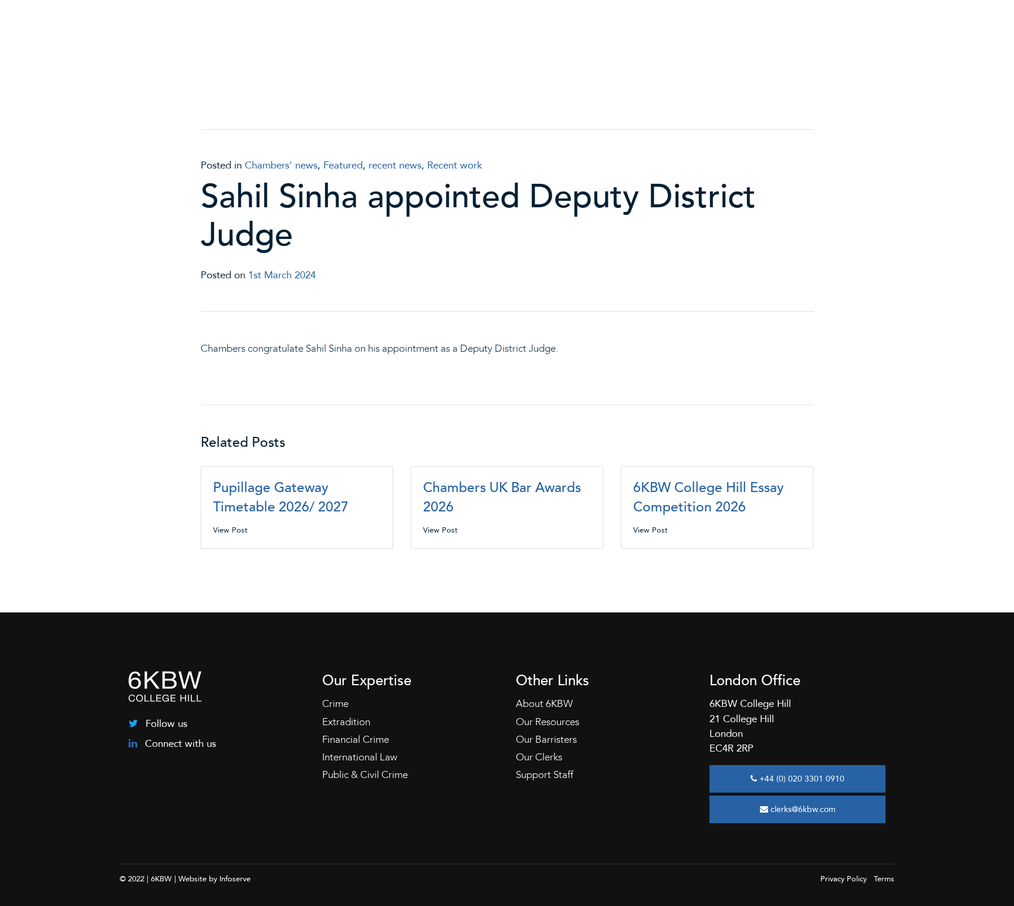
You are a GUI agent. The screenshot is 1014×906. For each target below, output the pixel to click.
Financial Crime (355, 739)
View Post (230, 530)
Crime (335, 703)
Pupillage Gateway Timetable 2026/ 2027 (281, 497)
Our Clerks (539, 757)
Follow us (165, 723)
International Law (359, 757)
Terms (884, 879)
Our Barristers (546, 739)
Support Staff (544, 775)
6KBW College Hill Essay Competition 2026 (708, 497)
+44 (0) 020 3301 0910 (800, 778)
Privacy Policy (843, 879)
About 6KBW (544, 703)
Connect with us (179, 743)
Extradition (346, 722)
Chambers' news (281, 165)
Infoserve (235, 879)
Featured (343, 165)
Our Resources (547, 722)
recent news (395, 165)
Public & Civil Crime (365, 775)
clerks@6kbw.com (802, 809)
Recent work (454, 165)
